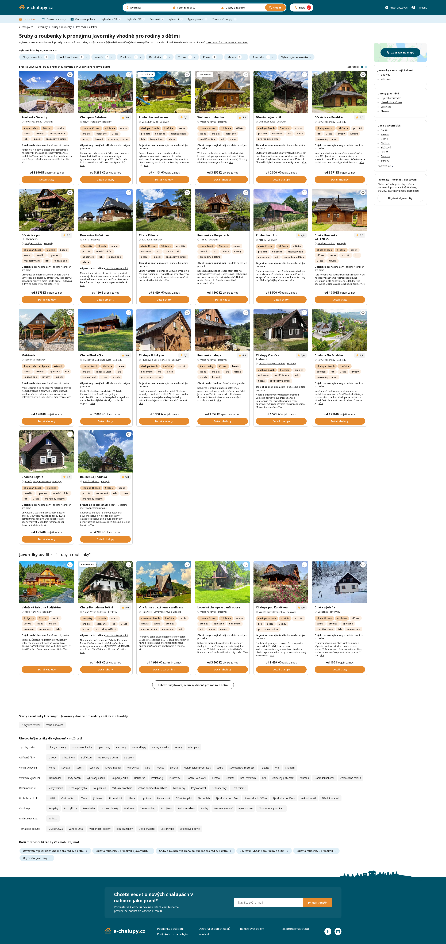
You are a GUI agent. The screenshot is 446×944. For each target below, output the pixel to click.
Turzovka (261, 57)
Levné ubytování (223, 808)
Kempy (178, 747)
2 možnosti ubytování (116, 268)
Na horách (204, 798)
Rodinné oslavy (186, 808)
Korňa (209, 57)
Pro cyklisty (70, 808)
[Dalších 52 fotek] (280, 582)
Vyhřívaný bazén (96, 778)
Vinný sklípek (56, 788)
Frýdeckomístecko (391, 98)
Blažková (386, 147)
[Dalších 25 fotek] (222, 92)
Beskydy (48, 121)
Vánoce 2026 (76, 828)
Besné (384, 138)
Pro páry (53, 808)
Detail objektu (105, 299)
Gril (264, 778)
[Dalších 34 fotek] (46, 92)
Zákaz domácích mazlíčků (152, 788)
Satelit (79, 767)
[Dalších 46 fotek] (163, 210)
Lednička (94, 767)
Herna (52, 767)
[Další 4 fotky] (105, 451)
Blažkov (385, 143)
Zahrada (304, 778)
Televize (264, 767)
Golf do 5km (68, 798)
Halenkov (147, 611)
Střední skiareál (330, 798)
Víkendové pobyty (85, 19)
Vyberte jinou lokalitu (294, 57)
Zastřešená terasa (350, 778)
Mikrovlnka (133, 767)
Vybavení (174, 19)
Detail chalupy (105, 179)
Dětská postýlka (78, 788)
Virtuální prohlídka (122, 788)
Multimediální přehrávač (197, 767)
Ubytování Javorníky (35, 858)
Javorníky (42, 27)
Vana (148, 767)
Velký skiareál (308, 798)
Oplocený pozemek (283, 778)
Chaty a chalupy (57, 747)
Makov (234, 57)
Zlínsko (385, 111)
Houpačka (139, 778)
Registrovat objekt (252, 929)
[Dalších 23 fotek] (105, 210)
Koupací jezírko (119, 778)
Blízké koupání (184, 798)
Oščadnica (323, 611)
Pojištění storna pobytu (172, 934)
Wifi (277, 767)
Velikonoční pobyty (99, 828)
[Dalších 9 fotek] (280, 210)
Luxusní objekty (109, 808)
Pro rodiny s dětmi (108, 757)
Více (24, 162)
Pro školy (166, 808)
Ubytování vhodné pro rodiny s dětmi (262, 851)
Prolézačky (157, 778)
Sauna (220, 767)
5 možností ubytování (58, 383)
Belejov (385, 134)
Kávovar (66, 767)
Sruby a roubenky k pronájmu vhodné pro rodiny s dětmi (193, 851)
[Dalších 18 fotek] (105, 92)
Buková (385, 160)
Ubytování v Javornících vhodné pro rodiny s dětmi (53, 851)
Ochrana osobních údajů (214, 929)
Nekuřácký (179, 788)
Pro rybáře (89, 808)
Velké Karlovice (71, 57)
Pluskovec (128, 57)
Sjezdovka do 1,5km (227, 798)
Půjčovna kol (198, 788)
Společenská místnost (241, 767)
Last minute (30, 19)
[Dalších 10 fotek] (222, 582)
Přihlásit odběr (317, 902)
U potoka (146, 798)
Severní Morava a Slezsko (167, 611)
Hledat (277, 7)
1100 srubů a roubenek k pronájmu (227, 42)
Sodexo (53, 818)
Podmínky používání (170, 929)
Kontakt (204, 934)
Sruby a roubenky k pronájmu (315, 851)
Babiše (384, 130)
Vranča (101, 57)
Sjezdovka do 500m (255, 798)
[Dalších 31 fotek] (163, 92)
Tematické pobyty (222, 19)
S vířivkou (86, 757)
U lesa (131, 798)
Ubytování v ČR (108, 19)
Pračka (160, 767)
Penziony (121, 747)
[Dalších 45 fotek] (105, 330)
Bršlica (384, 152)
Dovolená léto (147, 828)
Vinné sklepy (139, 747)
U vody (52, 757)
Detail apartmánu (164, 669)
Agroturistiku (245, 808)
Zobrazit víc (384, 166)
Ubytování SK (133, 19)
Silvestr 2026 (56, 828)
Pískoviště (175, 778)
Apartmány (104, 747)
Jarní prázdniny (124, 828)
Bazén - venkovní (196, 778)
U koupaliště (115, 798)
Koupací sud (99, 788)
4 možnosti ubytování (58, 145)
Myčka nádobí (113, 767)
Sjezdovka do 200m (284, 798)
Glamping (193, 747)
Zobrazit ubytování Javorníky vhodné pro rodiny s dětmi (193, 685)
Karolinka (157, 57)
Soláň (86, 611)
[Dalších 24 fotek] (280, 92)
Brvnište (385, 156)
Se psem (129, 757)
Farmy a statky (160, 747)
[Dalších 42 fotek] (46, 330)
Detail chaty (46, 179)
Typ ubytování (195, 19)
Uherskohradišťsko (391, 102)
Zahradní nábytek (324, 778)
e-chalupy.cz (26, 27)
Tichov (184, 57)
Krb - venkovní (248, 778)
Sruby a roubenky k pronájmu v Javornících (122, 851)
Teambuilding (147, 808)
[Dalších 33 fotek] (339, 582)
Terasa (216, 778)
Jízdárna (97, 798)
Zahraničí (155, 19)
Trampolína (55, 778)
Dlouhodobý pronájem (271, 808)
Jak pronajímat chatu (295, 929)
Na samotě (163, 798)
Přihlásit (422, 7)
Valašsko (386, 79)
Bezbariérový (219, 788)
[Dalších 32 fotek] (339, 92)
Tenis (84, 798)
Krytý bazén (74, 778)
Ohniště (230, 778)
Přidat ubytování (399, 7)
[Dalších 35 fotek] (46, 451)
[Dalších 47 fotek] (222, 330)
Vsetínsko (386, 106)
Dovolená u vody (56, 19)
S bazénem (68, 757)
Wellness (129, 808)
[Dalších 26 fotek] (163, 330)
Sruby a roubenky (62, 27)
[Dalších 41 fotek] (280, 330)
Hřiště (52, 798)
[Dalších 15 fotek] (163, 582)
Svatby (204, 808)
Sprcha (174, 767)
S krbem (290, 767)
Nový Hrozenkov (35, 57)
